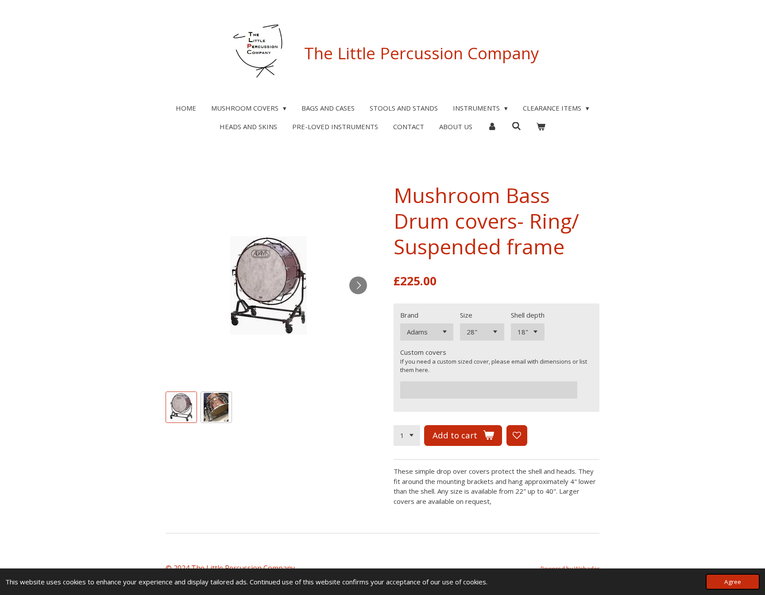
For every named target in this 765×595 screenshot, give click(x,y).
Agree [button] (732, 582)
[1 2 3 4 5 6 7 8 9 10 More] (407, 435)
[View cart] (541, 126)
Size (466, 315)
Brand (409, 315)
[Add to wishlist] (516, 435)
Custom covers (423, 352)
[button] (181, 407)
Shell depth (528, 315)
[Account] (492, 126)
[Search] (516, 126)
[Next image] (358, 285)
